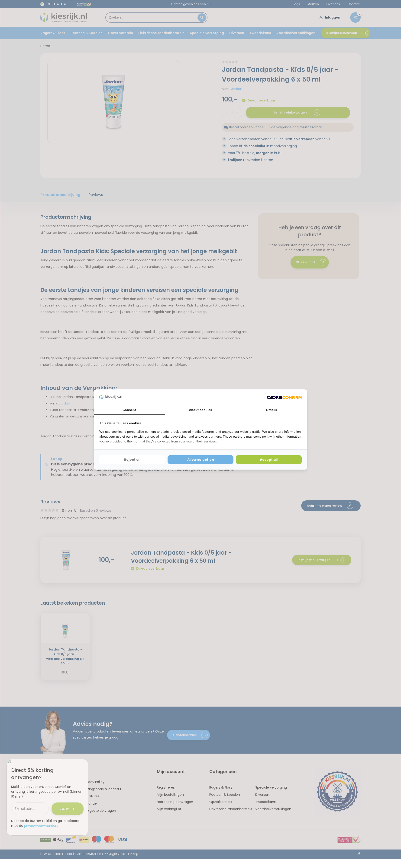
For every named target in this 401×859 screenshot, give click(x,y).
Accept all (269, 459)
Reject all (132, 459)
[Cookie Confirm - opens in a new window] (284, 397)
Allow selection (200, 459)
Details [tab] (271, 410)
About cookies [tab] (200, 410)
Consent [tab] (129, 410)
